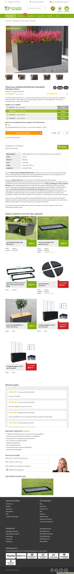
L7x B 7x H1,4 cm (49, 293)
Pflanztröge (9, 536)
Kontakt (8, 506)
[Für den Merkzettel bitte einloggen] (67, 93)
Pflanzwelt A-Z (44, 509)
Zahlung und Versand (46, 519)
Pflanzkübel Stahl (45, 539)
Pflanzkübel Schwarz (45, 528)
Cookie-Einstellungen (12, 516)
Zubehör (50, 16)
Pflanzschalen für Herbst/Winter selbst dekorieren (20, 438)
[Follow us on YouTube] (60, 570)
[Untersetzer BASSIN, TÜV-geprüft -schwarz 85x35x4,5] (37, 490)
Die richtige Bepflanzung (13, 445)
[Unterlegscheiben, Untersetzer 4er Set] (53, 269)
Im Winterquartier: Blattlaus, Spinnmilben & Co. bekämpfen (23, 436)
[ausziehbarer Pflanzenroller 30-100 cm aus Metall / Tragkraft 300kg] (21, 269)
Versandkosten (70, 573)
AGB (7, 514)
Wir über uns (9, 504)
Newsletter (43, 506)
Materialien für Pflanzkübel (14, 449)
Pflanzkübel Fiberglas (12, 531)
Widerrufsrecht (44, 516)
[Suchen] (45, 8)
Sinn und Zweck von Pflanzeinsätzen (16, 440)
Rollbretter (21, 15)
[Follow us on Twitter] (52, 570)
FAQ (41, 511)
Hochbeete (31, 16)
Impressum (9, 509)
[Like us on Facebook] (56, 570)
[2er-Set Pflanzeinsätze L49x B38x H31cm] (21, 228)
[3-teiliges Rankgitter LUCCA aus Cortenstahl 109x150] (53, 310)
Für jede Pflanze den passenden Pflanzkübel (18, 447)
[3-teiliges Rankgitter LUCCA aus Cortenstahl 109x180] (21, 352)
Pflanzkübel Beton (45, 536)
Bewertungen (12, 384)
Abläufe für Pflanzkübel (13, 443)
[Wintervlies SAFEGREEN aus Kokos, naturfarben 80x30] (21, 310)
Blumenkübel (43, 541)
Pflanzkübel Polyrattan (46, 534)
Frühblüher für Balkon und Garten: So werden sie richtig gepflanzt (25, 434)
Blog (41, 504)
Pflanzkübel (10, 16)
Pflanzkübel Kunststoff (12, 534)
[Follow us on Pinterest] (65, 570)
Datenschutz (9, 511)
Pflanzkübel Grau (44, 531)
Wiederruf (42, 514)
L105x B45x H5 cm (49, 252)
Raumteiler (41, 16)
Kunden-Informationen (46, 521)
